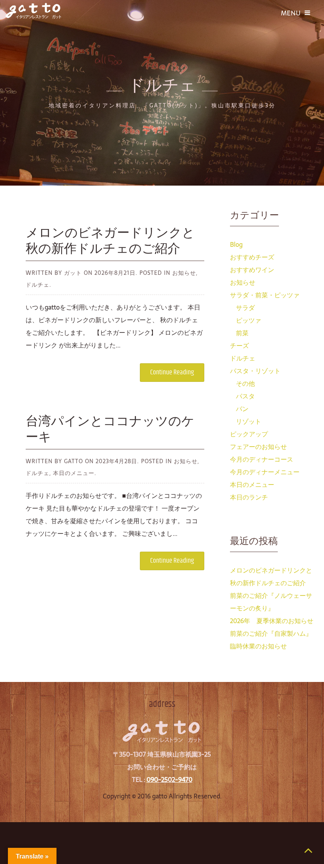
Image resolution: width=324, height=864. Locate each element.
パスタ (245, 396)
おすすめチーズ (252, 257)
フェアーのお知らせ (258, 446)
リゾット (248, 421)
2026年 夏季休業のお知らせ (271, 621)
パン (242, 409)
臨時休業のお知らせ (258, 646)
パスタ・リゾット (255, 371)
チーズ (239, 345)
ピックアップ (249, 434)
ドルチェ (242, 358)
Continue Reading (172, 372)
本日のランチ (249, 497)
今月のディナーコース (261, 459)
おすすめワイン (252, 270)
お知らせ (242, 282)
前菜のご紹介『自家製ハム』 (271, 633)
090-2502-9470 (169, 779)
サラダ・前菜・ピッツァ (265, 295)
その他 (245, 383)
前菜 (242, 333)
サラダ (245, 307)
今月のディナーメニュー (265, 472)
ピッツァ (248, 320)
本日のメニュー (252, 484)
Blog (236, 244)
